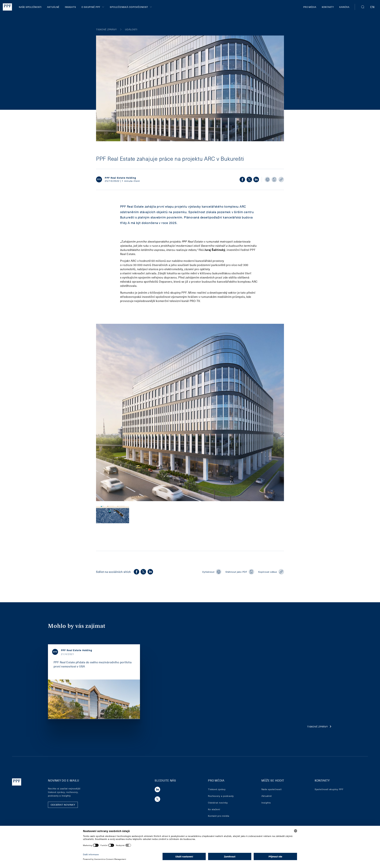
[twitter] (249, 179)
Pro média (309, 7)
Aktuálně (53, 7)
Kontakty (328, 7)
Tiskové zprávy (317, 726)
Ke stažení (214, 809)
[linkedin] (256, 179)
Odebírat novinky (218, 802)
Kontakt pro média (218, 816)
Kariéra (344, 7)
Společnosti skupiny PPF (329, 789)
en (372, 7)
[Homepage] (7, 7)
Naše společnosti (30, 7)
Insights (70, 7)
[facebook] (242, 179)
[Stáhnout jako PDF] (274, 179)
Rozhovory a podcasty (221, 796)
